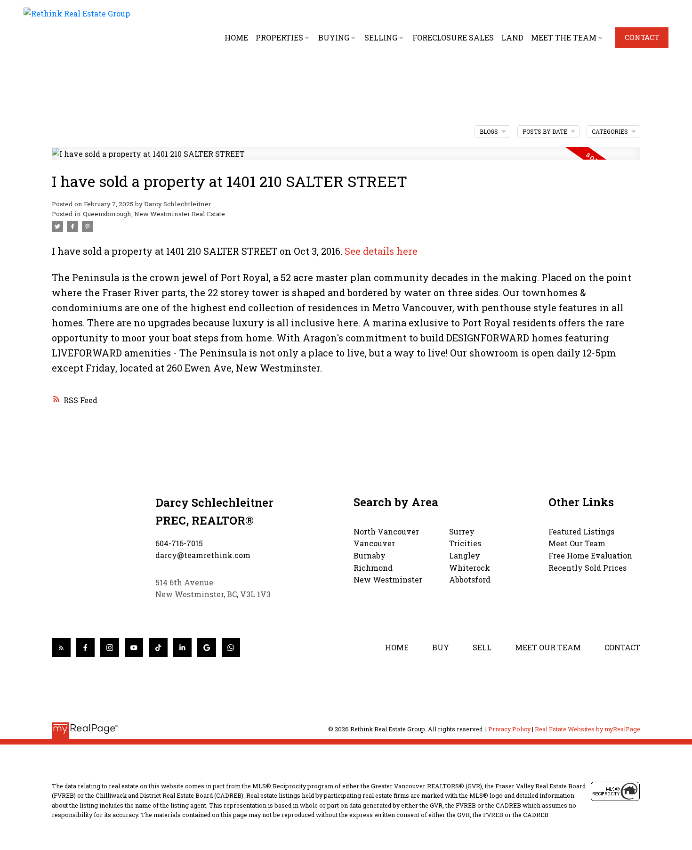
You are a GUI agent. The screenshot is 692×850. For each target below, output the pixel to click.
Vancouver (374, 543)
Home (397, 647)
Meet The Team (563, 37)
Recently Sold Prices (587, 568)
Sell (482, 647)
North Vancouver (386, 531)
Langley (464, 555)
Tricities (465, 543)
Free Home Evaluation (590, 555)
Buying (333, 37)
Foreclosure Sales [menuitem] (453, 37)
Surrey (462, 531)
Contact (642, 37)
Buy (440, 647)
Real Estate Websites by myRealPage (587, 729)
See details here (381, 251)
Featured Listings (581, 531)
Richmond (373, 568)
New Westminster (388, 579)
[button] (641, 37)
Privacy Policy (509, 729)
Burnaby (370, 555)
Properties (279, 37)
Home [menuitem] (236, 37)
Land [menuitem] (512, 37)
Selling (380, 37)
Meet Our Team (576, 543)
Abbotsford (470, 579)
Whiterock (469, 568)
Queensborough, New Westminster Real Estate (154, 214)
